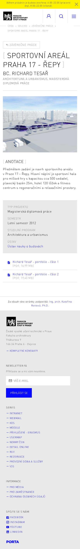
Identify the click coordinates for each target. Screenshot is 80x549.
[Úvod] (19, 321)
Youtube (15, 526)
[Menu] (74, 16)
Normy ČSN (17, 442)
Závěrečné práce (42, 25)
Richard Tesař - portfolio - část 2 (36, 276)
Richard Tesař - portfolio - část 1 (36, 263)
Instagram (17, 522)
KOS (12, 423)
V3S (12, 466)
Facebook (16, 517)
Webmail (16, 418)
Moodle (15, 427)
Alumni (69, 396)
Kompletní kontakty (24, 350)
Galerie (23, 25)
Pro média (17, 487)
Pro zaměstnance (22, 491)
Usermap (16, 437)
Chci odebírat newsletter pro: (31, 391)
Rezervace (17, 456)
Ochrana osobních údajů (28, 496)
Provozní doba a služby (26, 461)
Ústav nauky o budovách (25, 246)
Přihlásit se (19, 393)
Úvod (11, 25)
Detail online (19, 447)
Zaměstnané (44, 396)
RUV (12, 451)
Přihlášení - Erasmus (25, 432)
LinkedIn (16, 531)
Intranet (16, 413)
